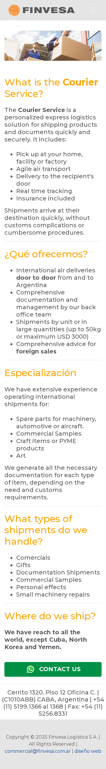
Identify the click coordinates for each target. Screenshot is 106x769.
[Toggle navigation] (93, 10)
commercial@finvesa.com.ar (38, 751)
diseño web (87, 751)
